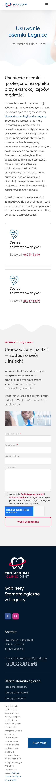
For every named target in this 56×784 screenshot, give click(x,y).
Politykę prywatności (32, 494)
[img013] (17, 558)
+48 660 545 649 (22, 663)
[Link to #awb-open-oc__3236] (46, 4)
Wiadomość (10, 467)
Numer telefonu (12, 456)
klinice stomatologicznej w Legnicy (25, 116)
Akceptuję (40, 743)
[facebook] (8, 616)
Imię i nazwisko (13, 434)
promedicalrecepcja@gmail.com (27, 658)
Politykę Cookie (18, 497)
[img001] (16, 3)
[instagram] (15, 616)
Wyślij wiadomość (28, 521)
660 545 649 (31, 254)
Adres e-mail (11, 445)
